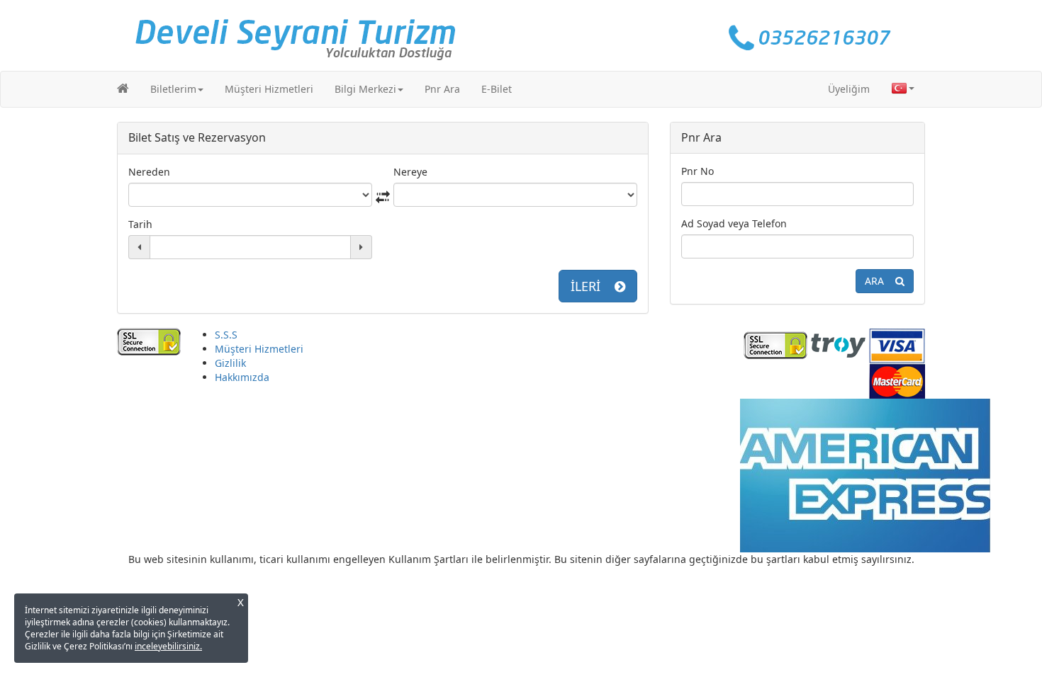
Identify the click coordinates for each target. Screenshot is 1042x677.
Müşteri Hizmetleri (269, 89)
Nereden (149, 171)
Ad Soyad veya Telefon (734, 223)
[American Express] (864, 474)
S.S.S (226, 334)
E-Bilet (496, 89)
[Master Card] (897, 379)
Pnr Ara (442, 89)
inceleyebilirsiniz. (168, 646)
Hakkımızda (242, 377)
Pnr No (697, 171)
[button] (177, 89)
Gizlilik (230, 363)
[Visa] (897, 344)
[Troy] (838, 344)
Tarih (140, 224)
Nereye (410, 171)
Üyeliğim (849, 89)
